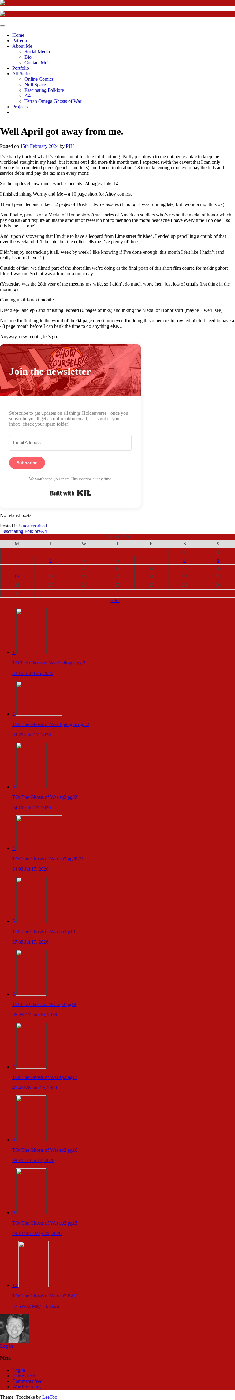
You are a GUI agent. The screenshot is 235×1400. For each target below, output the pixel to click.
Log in (6, 1346)
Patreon (19, 40)
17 (16, 576)
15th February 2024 (39, 146)
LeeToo (49, 1397)
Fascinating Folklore (44, 90)
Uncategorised (33, 525)
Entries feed (23, 1375)
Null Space (35, 84)
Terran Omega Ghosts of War (52, 101)
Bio (28, 57)
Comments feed (27, 1381)
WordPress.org (26, 1386)
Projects (20, 106)
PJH (70, 146)
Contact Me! (36, 62)
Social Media (37, 51)
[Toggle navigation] (2, 26)
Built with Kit (70, 493)
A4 (27, 95)
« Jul (115, 600)
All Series (21, 73)
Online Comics (39, 79)
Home (18, 35)
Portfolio (20, 68)
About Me (22, 46)
